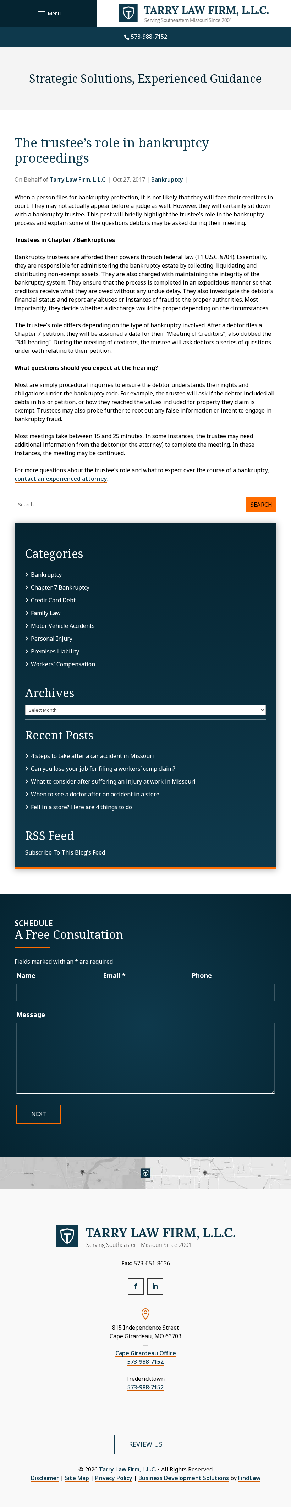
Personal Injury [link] (51, 638)
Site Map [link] (77, 1478)
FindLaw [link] (249, 1478)
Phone (202, 975)
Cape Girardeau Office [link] (145, 1353)
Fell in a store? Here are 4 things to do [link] (81, 807)
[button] (48, 13)
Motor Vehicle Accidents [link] (63, 626)
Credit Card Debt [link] (53, 600)
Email (114, 975)
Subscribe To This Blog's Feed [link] (65, 852)
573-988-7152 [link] (149, 37)
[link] (194, 13)
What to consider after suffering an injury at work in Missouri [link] (113, 781)
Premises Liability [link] (55, 651)
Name (25, 975)
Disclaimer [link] (45, 1478)
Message (30, 1014)
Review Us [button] (146, 1444)
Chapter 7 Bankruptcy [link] (60, 587)
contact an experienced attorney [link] (61, 479)
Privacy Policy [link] (113, 1478)
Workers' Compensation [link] (63, 664)
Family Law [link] (46, 613)
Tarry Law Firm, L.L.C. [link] (78, 179)
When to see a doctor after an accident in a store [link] (95, 794)
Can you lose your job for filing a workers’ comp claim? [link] (103, 769)
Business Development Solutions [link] (183, 1478)
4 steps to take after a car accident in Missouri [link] (92, 756)
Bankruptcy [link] (167, 179)
